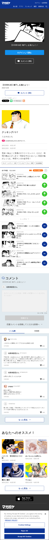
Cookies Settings (24, 525)
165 (43, 396)
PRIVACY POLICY (11, 520)
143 (43, 412)
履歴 (35, 6)
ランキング (28, 6)
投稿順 (36, 331)
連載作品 (41, 6)
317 (43, 365)
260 (43, 379)
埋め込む (18, 101)
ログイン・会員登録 (41, 3)
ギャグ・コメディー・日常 (9, 163)
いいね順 (12, 331)
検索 (46, 6)
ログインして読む (24, 52)
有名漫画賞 (39, 163)
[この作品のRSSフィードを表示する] (24, 101)
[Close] (45, 513)
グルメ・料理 (29, 163)
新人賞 (15, 6)
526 (43, 346)
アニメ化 (21, 163)
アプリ (21, 6)
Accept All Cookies (24, 536)
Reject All (24, 531)
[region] (24, 525)
